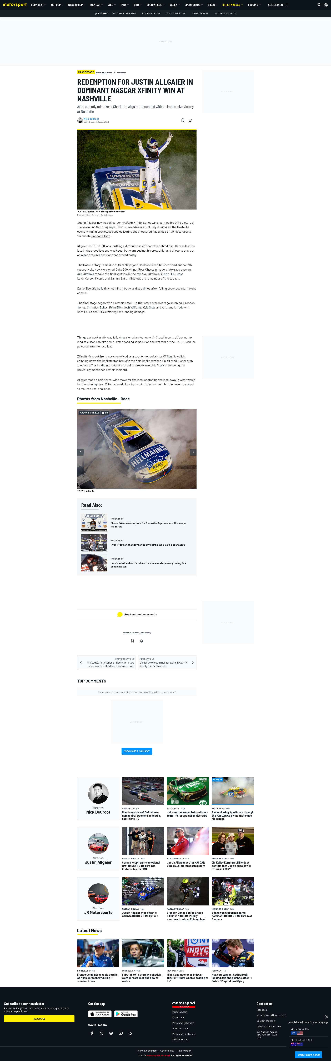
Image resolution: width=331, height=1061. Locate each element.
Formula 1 (37, 4)
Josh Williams (132, 307)
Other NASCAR (231, 4)
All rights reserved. (182, 1055)
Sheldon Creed (148, 265)
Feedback (262, 1009)
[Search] (319, 4)
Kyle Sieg (149, 307)
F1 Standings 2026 (176, 13)
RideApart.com (180, 1039)
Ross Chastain (147, 269)
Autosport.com (180, 1028)
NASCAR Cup (75, 4)
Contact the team (266, 1020)
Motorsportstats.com (183, 1033)
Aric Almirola (85, 274)
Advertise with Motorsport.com (273, 1015)
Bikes (211, 4)
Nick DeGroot (91, 119)
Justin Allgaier (86, 222)
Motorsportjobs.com (183, 1022)
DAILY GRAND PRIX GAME (124, 13)
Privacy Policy (184, 1050)
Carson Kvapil (94, 278)
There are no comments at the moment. (137, 692)
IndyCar (95, 4)
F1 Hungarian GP (200, 13)
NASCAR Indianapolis (226, 13)
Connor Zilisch (100, 236)
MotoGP (56, 4)
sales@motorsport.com (269, 1026)
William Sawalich (174, 356)
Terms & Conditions (147, 1050)
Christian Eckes (97, 307)
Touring (253, 4)
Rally (173, 4)
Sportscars (192, 4)
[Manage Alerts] (141, 640)
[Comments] (191, 120)
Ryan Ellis (115, 307)
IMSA (123, 4)
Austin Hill (167, 274)
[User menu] (326, 4)
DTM (136, 4)
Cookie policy (167, 1050)
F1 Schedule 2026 (151, 13)
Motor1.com (178, 1017)
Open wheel (154, 4)
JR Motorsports (180, 231)
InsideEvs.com (179, 1011)
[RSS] (130, 1033)
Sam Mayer (125, 265)
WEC (110, 4)
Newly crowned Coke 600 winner (116, 269)
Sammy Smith (119, 278)
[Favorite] (182, 120)
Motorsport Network (158, 1055)
